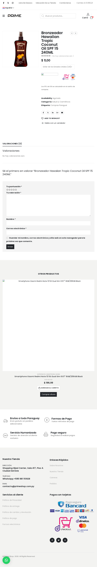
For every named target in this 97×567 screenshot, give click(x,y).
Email (62, 113)
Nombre (11, 219)
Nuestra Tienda (56, 471)
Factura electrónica (11, 524)
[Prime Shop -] (14, 15)
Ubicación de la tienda (46, 3)
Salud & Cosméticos (61, 102)
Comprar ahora (48, 394)
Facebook (43, 113)
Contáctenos (65, 3)
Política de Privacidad (12, 500)
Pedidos (53, 483)
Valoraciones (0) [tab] (12, 143)
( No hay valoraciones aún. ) (63, 56)
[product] (48, 325)
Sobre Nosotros (56, 465)
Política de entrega (11, 506)
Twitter (48, 113)
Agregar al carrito (50, 388)
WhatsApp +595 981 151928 (16, 478)
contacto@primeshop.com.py (18, 486)
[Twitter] (58, 540)
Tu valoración (13, 192)
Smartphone (50, 374)
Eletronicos (41, 374)
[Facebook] (4, 3)
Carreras (53, 477)
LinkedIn (53, 113)
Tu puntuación (14, 186)
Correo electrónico (16, 228)
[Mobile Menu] (4, 16)
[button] (6, 560)
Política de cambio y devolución (17, 512)
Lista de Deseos (25, 3)
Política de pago (10, 518)
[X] (8, 3)
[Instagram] (13, 3)
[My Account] (88, 14)
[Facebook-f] (52, 540)
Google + (57, 113)
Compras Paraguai (59, 105)
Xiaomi (57, 374)
